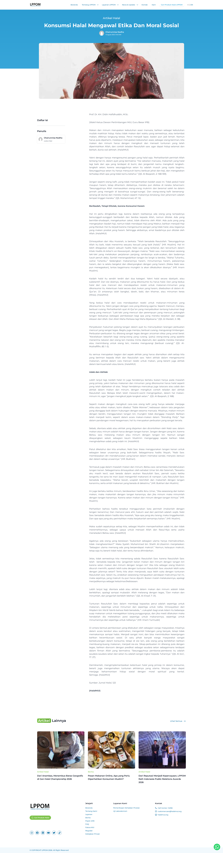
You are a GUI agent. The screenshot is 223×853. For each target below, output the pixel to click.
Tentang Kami (91, 811)
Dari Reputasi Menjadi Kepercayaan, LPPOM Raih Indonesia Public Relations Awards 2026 (162, 779)
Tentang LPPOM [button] (89, 5)
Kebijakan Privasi (92, 834)
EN (192, 5)
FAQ (87, 824)
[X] (54, 833)
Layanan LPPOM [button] (109, 5)
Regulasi (88, 831)
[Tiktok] (59, 833)
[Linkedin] (43, 833)
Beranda (74, 5)
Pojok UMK (90, 821)
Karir (154, 5)
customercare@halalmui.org (170, 811)
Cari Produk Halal (41, 818)
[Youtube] (48, 833)
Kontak (145, 5)
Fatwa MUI (89, 827)
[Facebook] (37, 833)
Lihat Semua (176, 721)
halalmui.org (163, 815)
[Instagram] (32, 833)
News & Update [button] (129, 5)
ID (188, 5)
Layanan (88, 814)
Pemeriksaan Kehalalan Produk (126, 808)
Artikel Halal (43, 772)
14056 (170, 808)
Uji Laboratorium (120, 811)
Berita (91, 772)
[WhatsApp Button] (217, 847)
